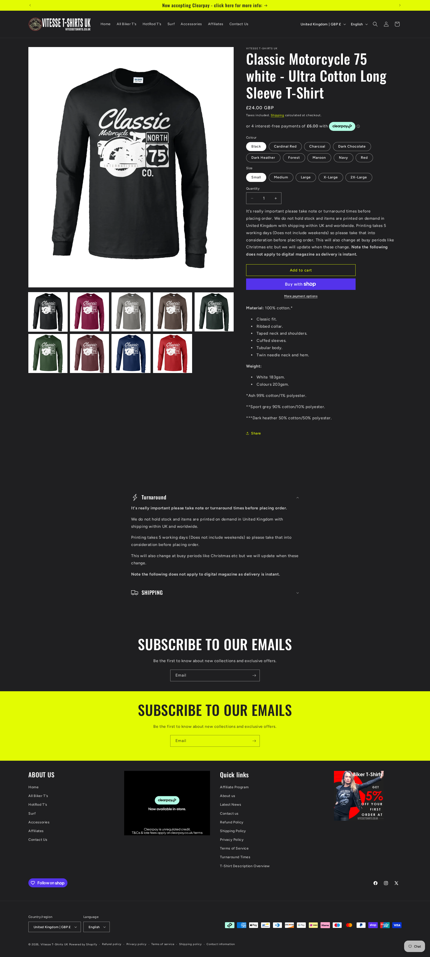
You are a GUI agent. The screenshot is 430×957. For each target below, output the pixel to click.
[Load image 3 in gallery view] (131, 311)
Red (364, 158)
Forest (294, 158)
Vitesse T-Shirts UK (54, 944)
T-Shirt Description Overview (245, 866)
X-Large (331, 177)
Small (256, 177)
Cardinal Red (285, 146)
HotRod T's (37, 804)
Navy (343, 158)
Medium (281, 177)
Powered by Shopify (83, 944)
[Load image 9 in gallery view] (172, 353)
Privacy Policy (232, 840)
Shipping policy (190, 944)
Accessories (39, 822)
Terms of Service (234, 848)
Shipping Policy (233, 831)
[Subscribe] (254, 675)
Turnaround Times (235, 857)
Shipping (277, 115)
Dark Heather (263, 158)
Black (256, 146)
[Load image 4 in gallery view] (172, 311)
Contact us (229, 813)
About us (227, 796)
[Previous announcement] (30, 5)
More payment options (301, 296)
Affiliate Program (234, 787)
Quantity (253, 188)
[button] (375, 24)
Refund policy (111, 944)
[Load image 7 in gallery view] (89, 353)
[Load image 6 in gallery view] (47, 353)
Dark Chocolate (352, 146)
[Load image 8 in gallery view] (131, 353)
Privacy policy (136, 944)
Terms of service (162, 944)
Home (33, 787)
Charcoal (317, 146)
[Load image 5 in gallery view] (214, 311)
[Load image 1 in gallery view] (47, 311)
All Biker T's (38, 796)
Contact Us (38, 840)
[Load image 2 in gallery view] (89, 311)
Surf (32, 813)
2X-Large (359, 177)
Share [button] (256, 433)
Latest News (230, 804)
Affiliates (36, 831)
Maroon (319, 158)
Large (306, 177)
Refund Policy (232, 822)
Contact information (221, 944)
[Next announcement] (399, 5)
